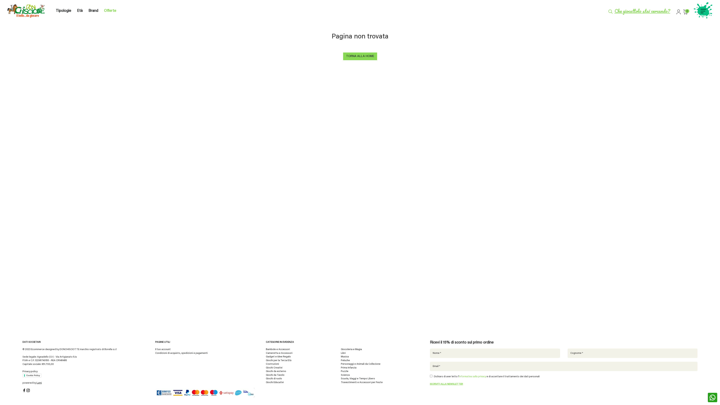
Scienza (345, 375)
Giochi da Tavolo (275, 375)
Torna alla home (360, 56)
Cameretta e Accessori (279, 353)
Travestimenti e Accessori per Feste (362, 382)
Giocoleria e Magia (351, 349)
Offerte (110, 11)
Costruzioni (272, 364)
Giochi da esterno (276, 371)
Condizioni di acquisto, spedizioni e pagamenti (181, 353)
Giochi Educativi (275, 382)
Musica (345, 357)
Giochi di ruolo (274, 378)
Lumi (39, 383)
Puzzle (344, 371)
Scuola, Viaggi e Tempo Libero (358, 378)
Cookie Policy (33, 375)
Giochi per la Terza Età (278, 360)
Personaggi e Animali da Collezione (360, 364)
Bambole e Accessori (278, 349)
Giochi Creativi (274, 368)
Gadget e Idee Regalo (278, 357)
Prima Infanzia (348, 368)
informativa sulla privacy (472, 376)
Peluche (345, 360)
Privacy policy (30, 371)
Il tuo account (163, 349)
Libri (343, 353)
